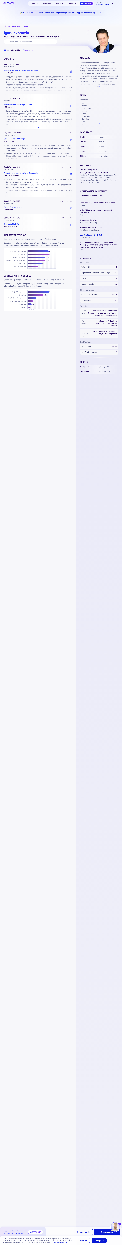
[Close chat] (119, 1223)
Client (107, 4)
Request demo (86, 3)
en (112, 3)
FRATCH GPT (60, 3)
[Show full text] (38, 93)
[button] (29, 50)
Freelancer (100, 4)
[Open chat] (115, 1227)
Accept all (99, 1241)
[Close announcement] (100, 13)
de (118, 3)
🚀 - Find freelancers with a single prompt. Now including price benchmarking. (57, 13)
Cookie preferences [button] (61, 1242)
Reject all (83, 1241)
